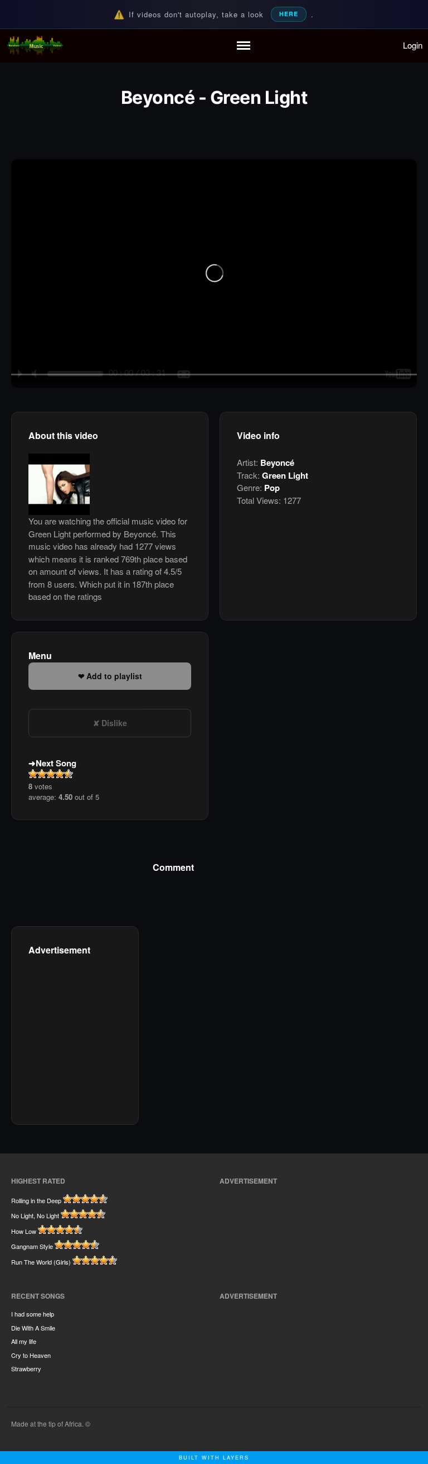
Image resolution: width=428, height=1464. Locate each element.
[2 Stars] (41, 773)
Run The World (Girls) (41, 1261)
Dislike (114, 722)
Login (412, 45)
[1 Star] (32, 773)
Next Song (56, 763)
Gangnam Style (32, 1246)
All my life (23, 1341)
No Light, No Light (35, 1215)
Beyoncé (277, 462)
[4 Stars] (59, 773)
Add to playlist (114, 675)
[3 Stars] (50, 773)
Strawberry (26, 1368)
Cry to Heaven (31, 1355)
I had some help (32, 1313)
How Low (23, 1231)
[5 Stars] (68, 773)
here (288, 13)
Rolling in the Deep (36, 1200)
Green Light (285, 475)
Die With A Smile (33, 1327)
